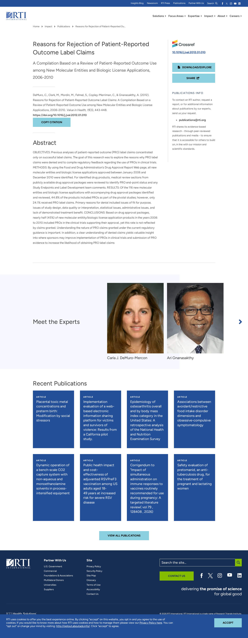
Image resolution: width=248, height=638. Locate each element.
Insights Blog (137, 3)
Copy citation (51, 122)
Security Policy (94, 571)
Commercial (50, 571)
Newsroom (152, 3)
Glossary (91, 580)
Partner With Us (196, 3)
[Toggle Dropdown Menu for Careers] (241, 16)
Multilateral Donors (54, 580)
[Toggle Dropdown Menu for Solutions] (165, 16)
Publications (179, 3)
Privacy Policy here (151, 622)
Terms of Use (94, 585)
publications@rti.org (192, 120)
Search (210, 3)
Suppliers (49, 589)
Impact (48, 26)
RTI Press (165, 3)
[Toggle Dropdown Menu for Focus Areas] (185, 16)
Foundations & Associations (58, 575)
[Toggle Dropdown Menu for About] (226, 16)
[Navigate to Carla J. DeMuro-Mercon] (135, 318)
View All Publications (124, 535)
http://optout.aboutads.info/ (73, 626)
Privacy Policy (94, 566)
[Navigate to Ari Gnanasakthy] (195, 318)
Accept (232, 622)
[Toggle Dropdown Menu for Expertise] (201, 16)
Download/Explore (197, 67)
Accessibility (93, 589)
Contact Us (93, 594)
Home (36, 26)
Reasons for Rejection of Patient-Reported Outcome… (100, 26)
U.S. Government (53, 566)
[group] (137, 322)
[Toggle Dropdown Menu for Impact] (214, 16)
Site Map (91, 575)
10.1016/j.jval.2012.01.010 (188, 52)
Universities (50, 585)
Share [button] (190, 78)
